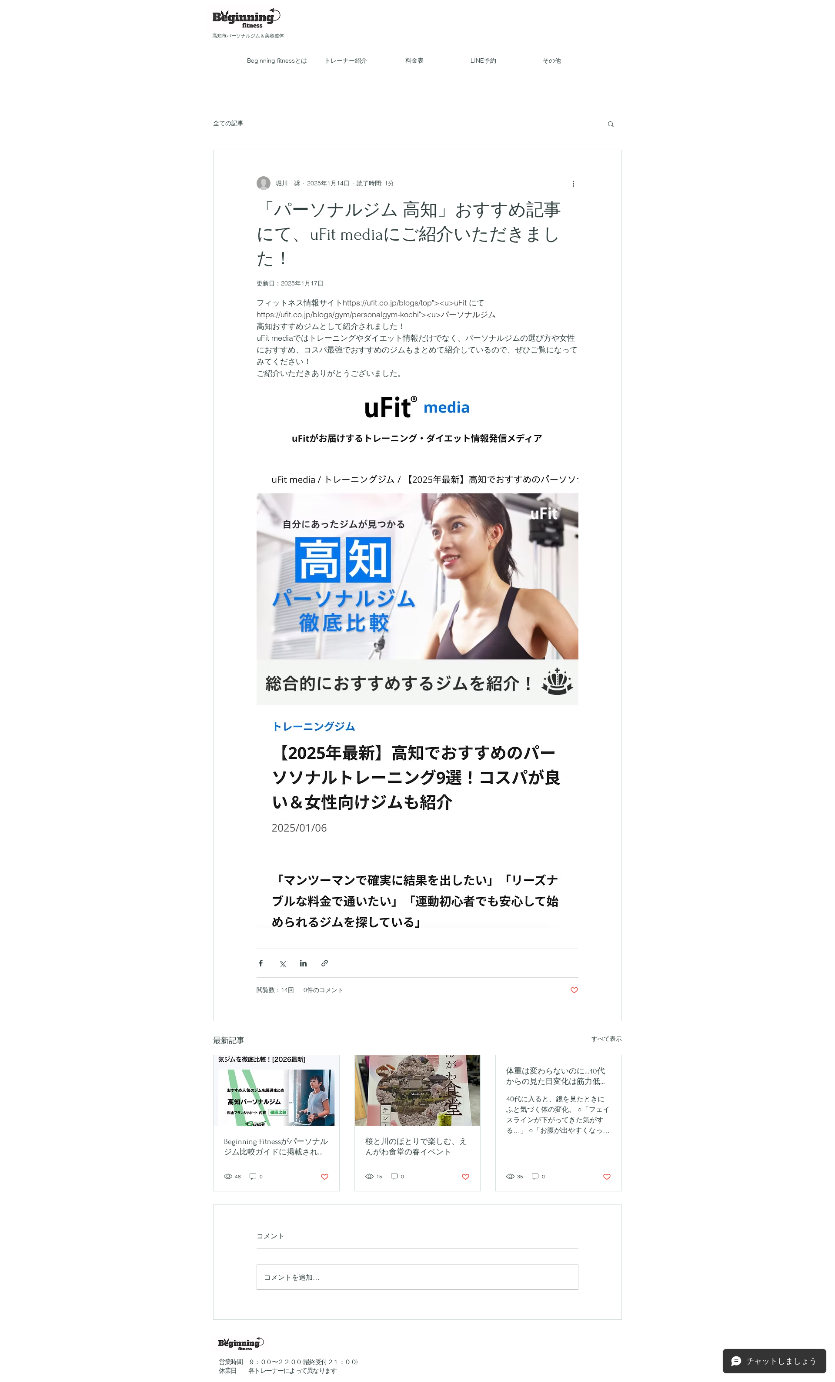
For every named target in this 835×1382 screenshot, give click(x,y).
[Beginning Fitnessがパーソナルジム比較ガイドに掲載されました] (276, 1090)
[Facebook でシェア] (261, 963)
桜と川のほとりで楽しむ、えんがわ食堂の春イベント (416, 1146)
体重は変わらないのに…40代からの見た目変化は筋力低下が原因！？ (557, 1077)
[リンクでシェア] (325, 963)
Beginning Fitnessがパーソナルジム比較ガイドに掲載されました (276, 1147)
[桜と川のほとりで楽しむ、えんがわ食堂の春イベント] (418, 1090)
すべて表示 (606, 1039)
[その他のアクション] (573, 183)
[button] (611, 123)
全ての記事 (228, 123)
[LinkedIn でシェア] (303, 963)
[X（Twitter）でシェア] (282, 963)
